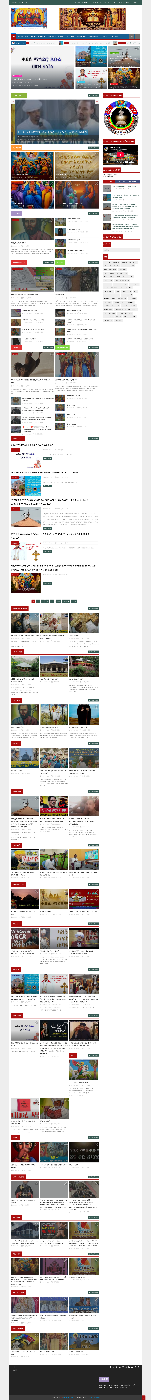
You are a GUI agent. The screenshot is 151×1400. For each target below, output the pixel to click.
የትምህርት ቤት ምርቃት (125, 313)
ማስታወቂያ (115, 84)
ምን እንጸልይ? (45, 1121)
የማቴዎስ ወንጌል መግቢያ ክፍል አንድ (33, 329)
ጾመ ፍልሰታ (118, 320)
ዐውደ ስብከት (18, 75)
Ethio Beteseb (108, 176)
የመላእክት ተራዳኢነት (73, 396)
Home (15, 1370)
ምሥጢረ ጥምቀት (109, 277)
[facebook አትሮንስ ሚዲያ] (22, 2)
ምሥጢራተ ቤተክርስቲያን (125, 277)
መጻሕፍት (131, 266)
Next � (66, 601)
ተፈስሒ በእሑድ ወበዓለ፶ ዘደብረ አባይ (83, 912)
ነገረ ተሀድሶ (114, 36)
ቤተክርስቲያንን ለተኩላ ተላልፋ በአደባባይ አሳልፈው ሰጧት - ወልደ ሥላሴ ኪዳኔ (81, 821)
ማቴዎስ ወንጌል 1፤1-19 (29, 310)
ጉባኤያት (118, 317)
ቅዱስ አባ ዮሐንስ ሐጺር (76, 1352)
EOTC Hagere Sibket (110, 175)
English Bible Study (129, 262)
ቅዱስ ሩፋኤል (71, 415)
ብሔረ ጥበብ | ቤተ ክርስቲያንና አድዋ (53, 1165)
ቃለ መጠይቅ (16, 845)
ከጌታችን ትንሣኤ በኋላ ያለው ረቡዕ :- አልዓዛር (80, 339)
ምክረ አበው (16, 924)
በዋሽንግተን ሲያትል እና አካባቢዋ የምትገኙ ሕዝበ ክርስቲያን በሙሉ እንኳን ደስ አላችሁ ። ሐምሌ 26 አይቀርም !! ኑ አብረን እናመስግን (83, 1243)
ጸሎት (73, 1055)
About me (107, 262)
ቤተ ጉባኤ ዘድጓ (16, 771)
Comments (134, 181)
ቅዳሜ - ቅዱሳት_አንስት (74, 310)
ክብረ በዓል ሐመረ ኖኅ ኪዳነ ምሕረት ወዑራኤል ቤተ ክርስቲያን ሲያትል (28, 43)
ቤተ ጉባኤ (16, 743)
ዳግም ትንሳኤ (60, 294)
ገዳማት (105, 36)
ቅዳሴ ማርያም (45, 912)
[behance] (132, 1367)
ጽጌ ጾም (133, 317)
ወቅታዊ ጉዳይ (81, 36)
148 (58, 601)
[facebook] (110, 1367)
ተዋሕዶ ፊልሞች (18, 1329)
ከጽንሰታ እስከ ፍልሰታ (20, 174)
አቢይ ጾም (60, 262)
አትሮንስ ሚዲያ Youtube (82, 2)
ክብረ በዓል (82, 60)
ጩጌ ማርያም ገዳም (76, 679)
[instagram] (135, 1367)
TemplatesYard (69, 1397)
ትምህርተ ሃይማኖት (37, 36)
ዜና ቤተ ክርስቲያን (94, 36)
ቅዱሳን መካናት (17, 652)
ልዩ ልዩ (124, 266)
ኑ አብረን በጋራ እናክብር (77, 1277)
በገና (135, 291)
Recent (109, 181)
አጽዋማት (51, 36)
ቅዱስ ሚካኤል (71, 405)
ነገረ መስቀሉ (74, 1165)
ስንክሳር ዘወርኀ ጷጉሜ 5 (74, 219)
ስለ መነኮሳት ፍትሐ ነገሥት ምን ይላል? (25, 636)
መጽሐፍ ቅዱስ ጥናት (19, 262)
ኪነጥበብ (15, 1138)
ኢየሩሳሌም (115, 306)
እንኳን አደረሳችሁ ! (18, 242)
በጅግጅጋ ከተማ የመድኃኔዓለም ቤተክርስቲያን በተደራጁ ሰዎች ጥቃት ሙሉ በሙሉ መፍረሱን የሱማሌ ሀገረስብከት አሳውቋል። (100, 43)
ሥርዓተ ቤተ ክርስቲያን (20, 608)
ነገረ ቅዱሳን (16, 213)
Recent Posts (18, 439)
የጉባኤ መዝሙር (108, 317)
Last (74, 601)
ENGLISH (116, 262)
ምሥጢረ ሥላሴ (122, 273)
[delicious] (138, 1367)
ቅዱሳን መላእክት (62, 347)
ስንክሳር (106, 288)
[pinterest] (120, 1367)
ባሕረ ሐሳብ (107, 295)
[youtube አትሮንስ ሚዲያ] (26, 2)
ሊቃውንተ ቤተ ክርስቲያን (111, 266)
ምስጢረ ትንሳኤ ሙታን (122, 280)
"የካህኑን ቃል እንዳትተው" (49, 951)
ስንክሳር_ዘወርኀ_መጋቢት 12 (67, 379)
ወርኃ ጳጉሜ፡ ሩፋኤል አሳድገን (76, 250)
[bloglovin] (123, 1367)
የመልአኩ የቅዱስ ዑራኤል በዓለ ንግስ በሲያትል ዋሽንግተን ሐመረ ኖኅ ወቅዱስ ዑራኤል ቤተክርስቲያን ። (83, 999)
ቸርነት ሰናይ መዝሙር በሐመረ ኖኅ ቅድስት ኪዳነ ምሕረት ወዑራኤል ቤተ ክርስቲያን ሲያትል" (53, 999)
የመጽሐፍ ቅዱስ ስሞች (29, 339)
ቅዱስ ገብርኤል (71, 424)
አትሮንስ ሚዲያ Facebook (101, 2)
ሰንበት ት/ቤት (22, 36)
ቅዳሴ (73, 36)
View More (94, 95)
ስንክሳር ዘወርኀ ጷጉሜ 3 (74, 240)
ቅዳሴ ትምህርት (63, 36)
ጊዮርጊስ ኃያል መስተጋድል (79, 1082)
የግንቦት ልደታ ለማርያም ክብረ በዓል (69, 203)
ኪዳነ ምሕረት (17, 203)
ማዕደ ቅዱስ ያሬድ (18, 884)
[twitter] (113, 1367)
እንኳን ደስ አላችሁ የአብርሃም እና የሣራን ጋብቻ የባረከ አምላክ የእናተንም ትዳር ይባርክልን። (24, 1318)
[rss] (129, 1367)
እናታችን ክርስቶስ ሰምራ (48, 1352)
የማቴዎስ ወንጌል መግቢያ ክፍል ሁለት (33, 320)
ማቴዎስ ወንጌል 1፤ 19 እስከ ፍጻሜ (24, 294)
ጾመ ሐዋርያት (108, 320)
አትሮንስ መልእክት (127, 302)
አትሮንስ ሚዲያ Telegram (121, 2)
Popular (121, 181)
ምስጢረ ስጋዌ (108, 280)
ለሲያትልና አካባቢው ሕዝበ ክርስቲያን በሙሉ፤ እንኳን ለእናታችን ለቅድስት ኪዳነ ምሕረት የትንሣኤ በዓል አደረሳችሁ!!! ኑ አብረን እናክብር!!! (123, 89)
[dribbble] (126, 1367)
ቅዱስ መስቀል (74, 636)
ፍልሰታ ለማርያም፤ (63, 174)
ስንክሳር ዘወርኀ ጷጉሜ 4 (74, 229)
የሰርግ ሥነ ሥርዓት (18, 1292)
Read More (47, 458)
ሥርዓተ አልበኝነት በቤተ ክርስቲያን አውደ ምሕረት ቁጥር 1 (30, 381)
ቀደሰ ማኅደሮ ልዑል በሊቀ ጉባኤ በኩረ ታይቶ (29, 79)
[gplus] (116, 1367)
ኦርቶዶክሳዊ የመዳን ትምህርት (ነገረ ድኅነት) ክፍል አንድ (43, 129)
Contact (135, 2)
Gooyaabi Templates (93, 1397)
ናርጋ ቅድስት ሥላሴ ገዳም (49, 679)
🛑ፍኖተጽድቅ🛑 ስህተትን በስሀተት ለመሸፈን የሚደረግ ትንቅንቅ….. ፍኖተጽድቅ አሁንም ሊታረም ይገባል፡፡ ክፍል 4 (37, 429)
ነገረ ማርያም (17, 148)
